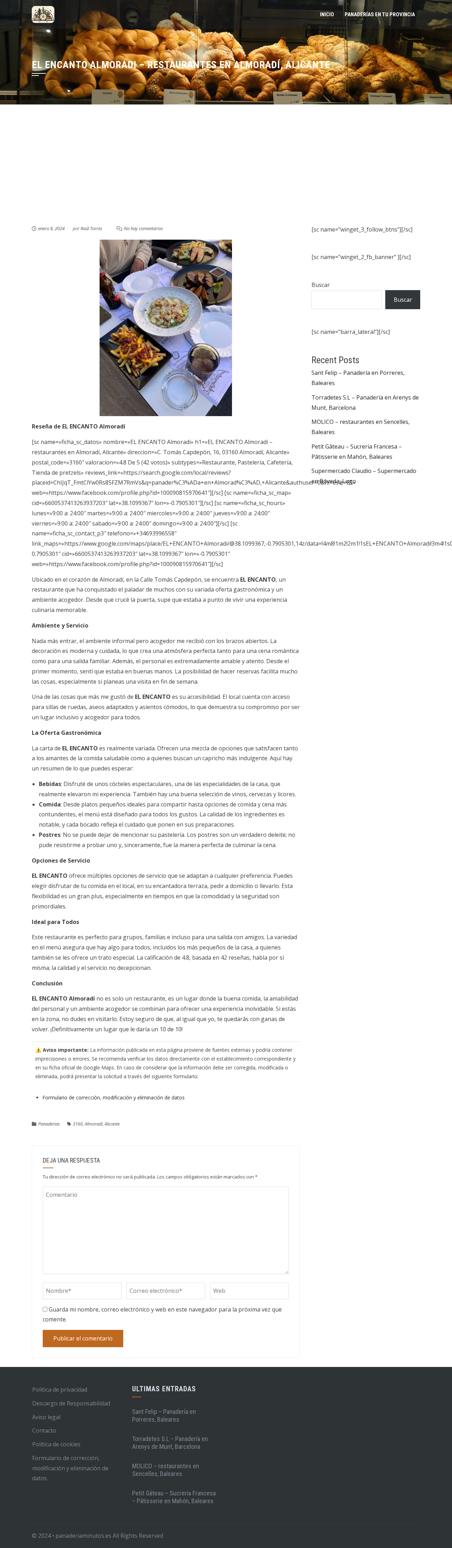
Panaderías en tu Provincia (380, 14)
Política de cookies (56, 1444)
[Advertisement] (226, 171)
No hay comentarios (143, 228)
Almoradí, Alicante (102, 1124)
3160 (78, 1124)
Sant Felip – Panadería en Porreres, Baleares (164, 1415)
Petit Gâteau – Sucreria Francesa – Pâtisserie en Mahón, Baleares (174, 1497)
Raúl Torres (91, 228)
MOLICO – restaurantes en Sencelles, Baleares (165, 1469)
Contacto (44, 1430)
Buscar (320, 285)
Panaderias (49, 1124)
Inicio (327, 14)
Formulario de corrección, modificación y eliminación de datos (113, 1097)
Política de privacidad (59, 1389)
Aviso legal (46, 1417)
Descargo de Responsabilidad (71, 1403)
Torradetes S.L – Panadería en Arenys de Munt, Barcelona (170, 1442)
